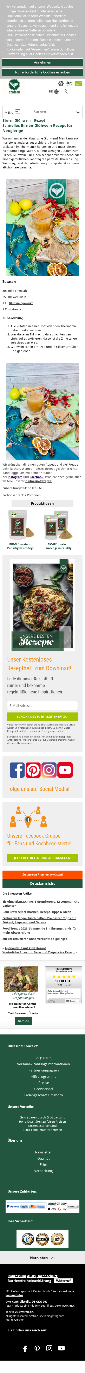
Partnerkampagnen (43, 1070)
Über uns (23, 1020)
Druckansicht (42, 883)
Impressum (17, 1276)
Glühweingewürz (21, 303)
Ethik (43, 1164)
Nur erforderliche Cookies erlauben (42, 72)
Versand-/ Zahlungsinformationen (43, 1064)
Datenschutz (24, 743)
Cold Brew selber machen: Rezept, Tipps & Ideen (36, 912)
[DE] (56, 93)
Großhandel (43, 1089)
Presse (43, 1082)
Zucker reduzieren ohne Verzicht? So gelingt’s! (35, 939)
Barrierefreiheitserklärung (29, 1280)
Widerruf (63, 1280)
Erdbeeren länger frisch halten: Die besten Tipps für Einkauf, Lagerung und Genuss (39, 920)
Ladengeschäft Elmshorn (43, 1095)
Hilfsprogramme (43, 1076)
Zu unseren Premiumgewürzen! (42, 874)
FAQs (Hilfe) (43, 1058)
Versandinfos (14, 1295)
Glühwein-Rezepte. (38, 481)
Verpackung (43, 1171)
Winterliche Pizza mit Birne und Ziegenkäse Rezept (38, 952)
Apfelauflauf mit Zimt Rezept (25, 948)
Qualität (43, 1158)
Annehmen (42, 62)
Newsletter (43, 1152)
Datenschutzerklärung (22, 44)
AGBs (31, 1276)
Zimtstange (13, 309)
